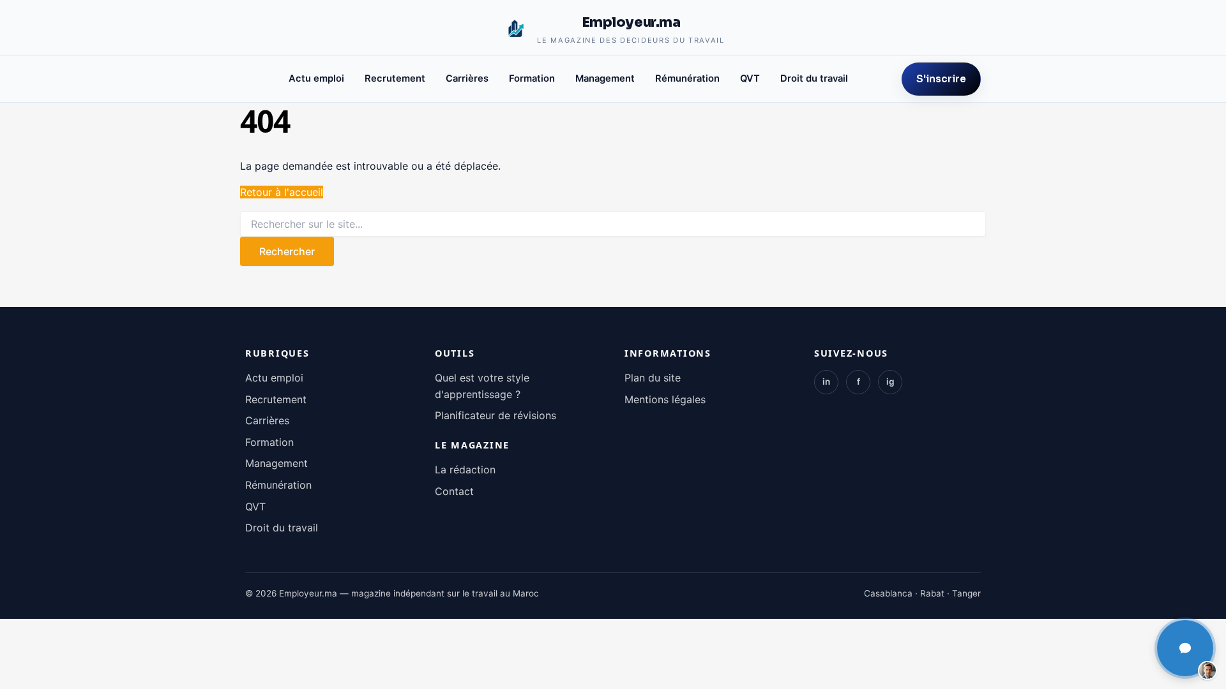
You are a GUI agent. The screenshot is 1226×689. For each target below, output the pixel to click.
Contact (454, 491)
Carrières (467, 78)
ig (890, 381)
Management (605, 78)
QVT (750, 78)
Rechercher (287, 251)
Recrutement (395, 78)
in (826, 381)
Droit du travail (814, 78)
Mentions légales (665, 399)
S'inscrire (941, 79)
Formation (532, 78)
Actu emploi (316, 78)
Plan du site (652, 377)
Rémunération (687, 78)
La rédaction (465, 469)
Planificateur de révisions (495, 415)
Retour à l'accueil (281, 192)
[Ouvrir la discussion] (1185, 648)
